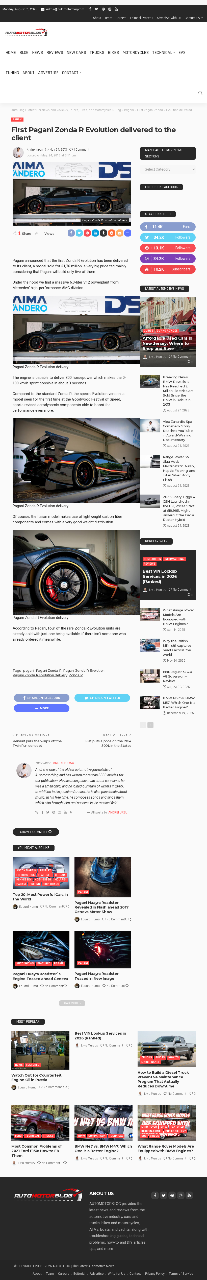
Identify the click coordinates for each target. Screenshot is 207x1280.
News (37, 52)
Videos (154, 1136)
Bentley (45, 870)
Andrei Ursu (35, 150)
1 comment (81, 150)
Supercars (51, 884)
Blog (24, 52)
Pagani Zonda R (49, 670)
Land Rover (149, 1127)
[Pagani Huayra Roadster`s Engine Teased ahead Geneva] (41, 950)
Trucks (97, 52)
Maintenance (150, 1062)
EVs (182, 52)
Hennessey (23, 879)
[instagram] (168, 258)
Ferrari (60, 875)
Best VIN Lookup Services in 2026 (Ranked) (160, 576)
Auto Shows (25, 963)
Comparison (152, 559)
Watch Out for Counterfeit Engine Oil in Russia (36, 1077)
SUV (143, 1136)
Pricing (35, 884)
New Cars (76, 52)
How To (173, 1057)
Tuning (12, 73)
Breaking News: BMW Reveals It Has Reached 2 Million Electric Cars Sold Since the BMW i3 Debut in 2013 (178, 390)
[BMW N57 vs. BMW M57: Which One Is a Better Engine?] (150, 702)
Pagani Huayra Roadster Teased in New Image (96, 976)
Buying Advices (167, 331)
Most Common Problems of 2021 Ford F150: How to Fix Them (36, 1151)
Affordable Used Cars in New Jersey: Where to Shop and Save (167, 343)
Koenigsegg (43, 879)
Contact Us (192, 18)
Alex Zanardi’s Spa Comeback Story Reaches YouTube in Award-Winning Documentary (178, 431)
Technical (162, 52)
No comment (54, 906)
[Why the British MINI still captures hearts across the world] (150, 645)
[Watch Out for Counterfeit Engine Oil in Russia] (40, 1050)
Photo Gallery (175, 1131)
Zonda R (76, 675)
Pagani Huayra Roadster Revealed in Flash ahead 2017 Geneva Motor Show (101, 907)
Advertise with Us (169, 18)
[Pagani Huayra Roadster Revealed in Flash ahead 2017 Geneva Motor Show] (102, 877)
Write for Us (116, 1273)
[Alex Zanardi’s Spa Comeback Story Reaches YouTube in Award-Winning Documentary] (150, 425)
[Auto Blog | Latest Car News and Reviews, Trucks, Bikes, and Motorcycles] (48, 1194)
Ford (18, 1136)
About (97, 18)
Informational (175, 559)
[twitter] (168, 237)
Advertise (48, 73)
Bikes (113, 52)
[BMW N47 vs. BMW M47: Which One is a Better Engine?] (103, 1123)
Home (11, 52)
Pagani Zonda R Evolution (84, 670)
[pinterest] (168, 248)
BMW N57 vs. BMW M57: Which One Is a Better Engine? (179, 702)
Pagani (17, 119)
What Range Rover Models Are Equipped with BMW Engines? (166, 1148)
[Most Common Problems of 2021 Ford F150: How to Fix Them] (40, 1123)
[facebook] (168, 226)
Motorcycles (135, 52)
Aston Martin (26, 870)
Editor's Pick (25, 875)
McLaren (61, 879)
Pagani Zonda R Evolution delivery (40, 675)
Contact (70, 73)
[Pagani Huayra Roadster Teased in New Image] (102, 949)
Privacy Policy (155, 1273)
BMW (81, 1136)
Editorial (79, 1273)
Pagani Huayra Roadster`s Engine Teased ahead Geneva (40, 976)
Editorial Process (141, 18)
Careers (121, 18)
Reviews (54, 52)
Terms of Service (181, 1273)
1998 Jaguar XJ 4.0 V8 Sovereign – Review (177, 676)
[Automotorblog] (26, 32)
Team (108, 18)
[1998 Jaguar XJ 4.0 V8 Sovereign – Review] (150, 676)
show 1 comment (33, 832)
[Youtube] (168, 269)
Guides (148, 331)
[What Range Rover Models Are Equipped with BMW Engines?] (150, 614)
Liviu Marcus (157, 357)
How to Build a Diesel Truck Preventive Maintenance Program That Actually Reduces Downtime (163, 1079)
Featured (44, 875)
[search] (200, 93)
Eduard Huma (28, 907)
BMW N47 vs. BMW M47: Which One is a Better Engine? (103, 1148)
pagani (28, 670)
